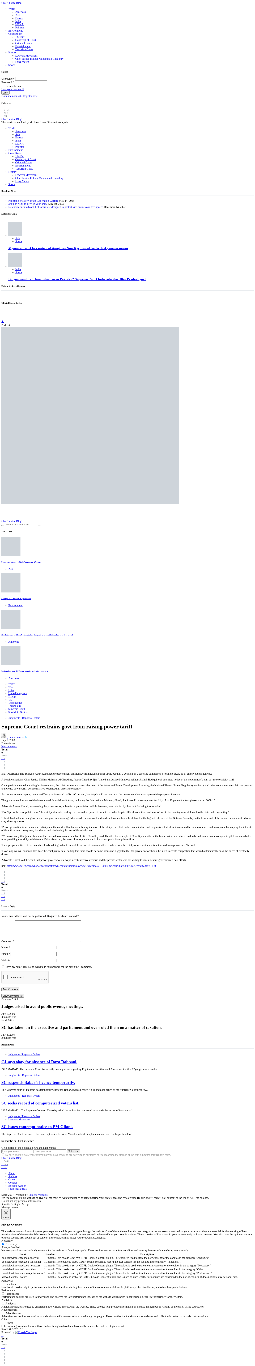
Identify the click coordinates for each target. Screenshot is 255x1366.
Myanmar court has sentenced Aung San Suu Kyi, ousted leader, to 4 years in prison (68, 248)
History (12, 52)
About (11, 1173)
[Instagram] (2, 315)
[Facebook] (2, 312)
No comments (9, 746)
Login (5, 92)
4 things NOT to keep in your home (28, 203)
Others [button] (5, 1319)
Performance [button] (8, 1290)
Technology (14, 705)
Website (5, 960)
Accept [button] (25, 1204)
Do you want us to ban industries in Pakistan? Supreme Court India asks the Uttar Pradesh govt (77, 279)
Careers (12, 1179)
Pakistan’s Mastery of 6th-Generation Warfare (33, 200)
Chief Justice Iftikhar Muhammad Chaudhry (39, 58)
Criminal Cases (23, 43)
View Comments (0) (13, 995)
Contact (12, 1182)
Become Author (17, 1185)
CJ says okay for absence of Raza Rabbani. (39, 1062)
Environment (15, 30)
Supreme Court (16, 708)
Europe (19, 18)
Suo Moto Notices (18, 712)
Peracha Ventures (38, 1194)
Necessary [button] (7, 1240)
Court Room (15, 33)
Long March (22, 61)
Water (11, 683)
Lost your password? (12, 89)
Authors (12, 1176)
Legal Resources (17, 1188)
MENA (19, 24)
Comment (7, 941)
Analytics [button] (6, 1300)
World (11, 8)
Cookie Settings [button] (11, 1204)
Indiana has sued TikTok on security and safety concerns (24, 671)
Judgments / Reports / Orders (24, 717)
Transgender (15, 702)
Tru (10, 699)
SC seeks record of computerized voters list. (40, 1103)
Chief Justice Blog (11, 2)
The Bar (19, 36)
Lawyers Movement (26, 55)
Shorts (11, 64)
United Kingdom (17, 693)
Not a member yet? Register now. (19, 96)
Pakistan (19, 27)
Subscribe (73, 1151)
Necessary (11, 1244)
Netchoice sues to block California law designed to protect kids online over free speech (55, 207)
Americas (20, 11)
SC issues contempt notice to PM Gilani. (37, 1126)
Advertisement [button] (9, 1309)
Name (5, 947)
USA (11, 690)
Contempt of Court (25, 40)
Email (5, 953)
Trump (12, 696)
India (18, 21)
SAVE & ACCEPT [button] (12, 1329)
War (10, 687)
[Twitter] (2, 318)
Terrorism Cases (24, 49)
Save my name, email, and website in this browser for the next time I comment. (49, 966)
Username (8, 78)
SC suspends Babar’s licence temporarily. (38, 1082)
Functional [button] (7, 1280)
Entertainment (23, 46)
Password (7, 82)
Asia (17, 15)
